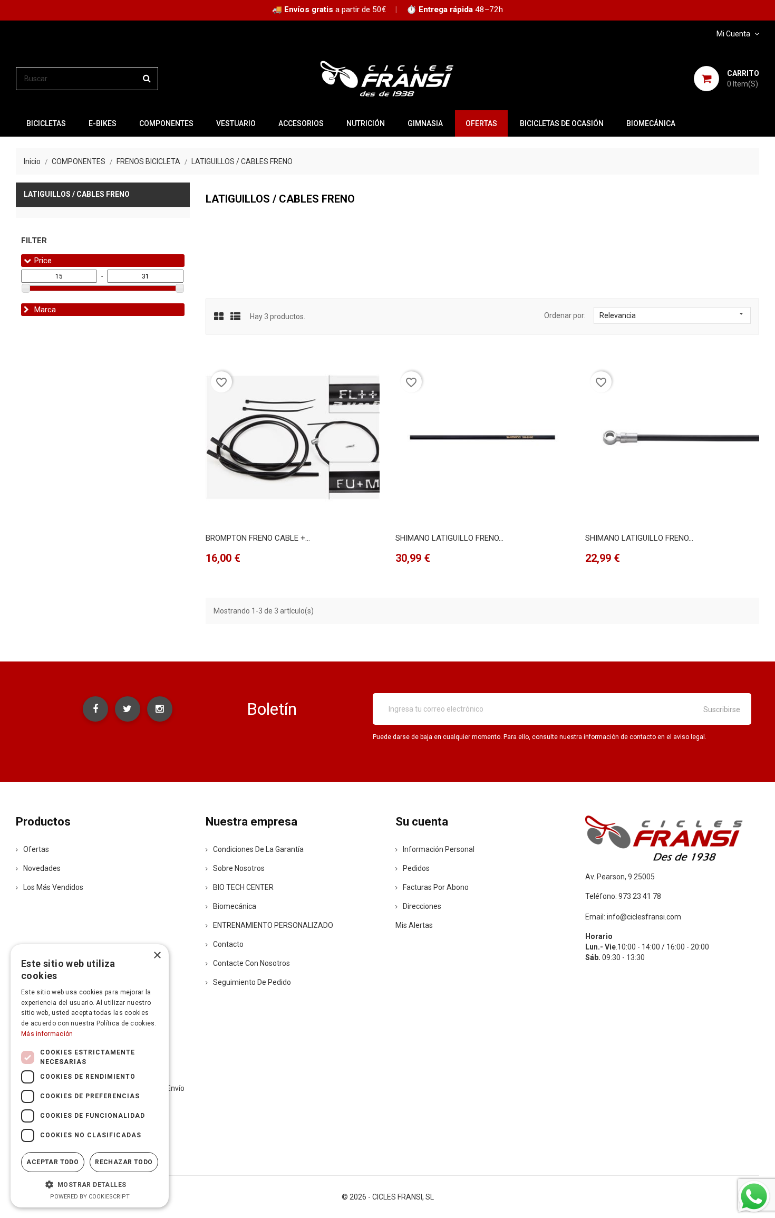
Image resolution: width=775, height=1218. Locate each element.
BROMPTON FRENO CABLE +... (258, 538)
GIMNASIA (425, 123)
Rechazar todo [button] (123, 1162)
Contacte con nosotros (251, 963)
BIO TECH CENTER (243, 887)
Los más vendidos (53, 887)
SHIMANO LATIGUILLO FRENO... (449, 538)
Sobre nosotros (239, 868)
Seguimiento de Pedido (252, 982)
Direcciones (422, 906)
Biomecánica (650, 123)
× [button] (157, 956)
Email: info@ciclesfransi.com (633, 917)
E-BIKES (103, 123)
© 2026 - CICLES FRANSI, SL (388, 1197)
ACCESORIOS (301, 123)
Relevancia (671, 315)
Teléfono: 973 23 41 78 (623, 896)
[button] (89, 1184)
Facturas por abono (436, 887)
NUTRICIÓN (365, 123)
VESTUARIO (236, 123)
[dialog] (90, 1075)
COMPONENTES (166, 123)
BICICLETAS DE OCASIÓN (562, 123)
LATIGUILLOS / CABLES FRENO (77, 194)
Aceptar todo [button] (52, 1162)
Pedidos (416, 868)
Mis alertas (414, 925)
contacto (228, 944)
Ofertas (36, 849)
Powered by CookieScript (90, 1196)
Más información (47, 1034)
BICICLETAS (46, 123)
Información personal (438, 849)
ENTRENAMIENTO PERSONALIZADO (273, 925)
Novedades (42, 868)
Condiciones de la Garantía (258, 849)
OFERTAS (481, 123)
